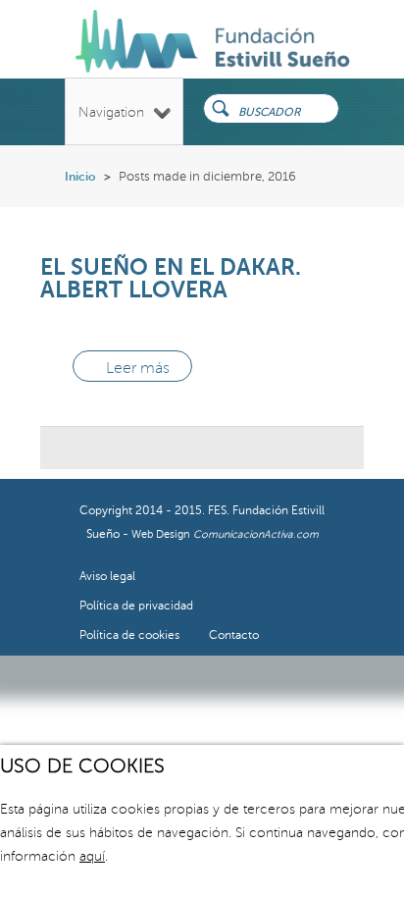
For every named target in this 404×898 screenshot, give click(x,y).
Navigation (111, 112)
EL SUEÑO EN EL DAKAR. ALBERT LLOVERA (170, 278)
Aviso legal (107, 576)
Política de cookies (129, 635)
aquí (92, 856)
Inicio (80, 177)
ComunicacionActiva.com (256, 534)
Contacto (234, 635)
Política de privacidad (136, 606)
